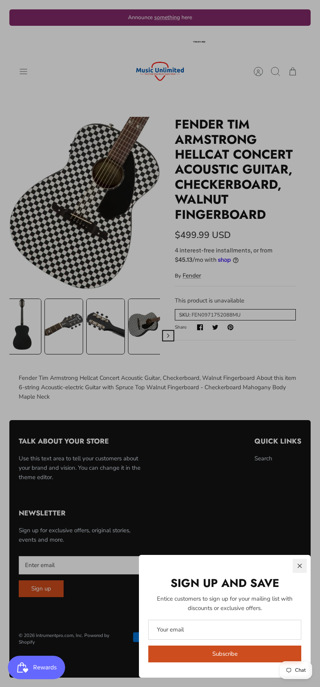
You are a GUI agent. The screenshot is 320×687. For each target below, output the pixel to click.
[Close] (300, 566)
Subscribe (225, 654)
